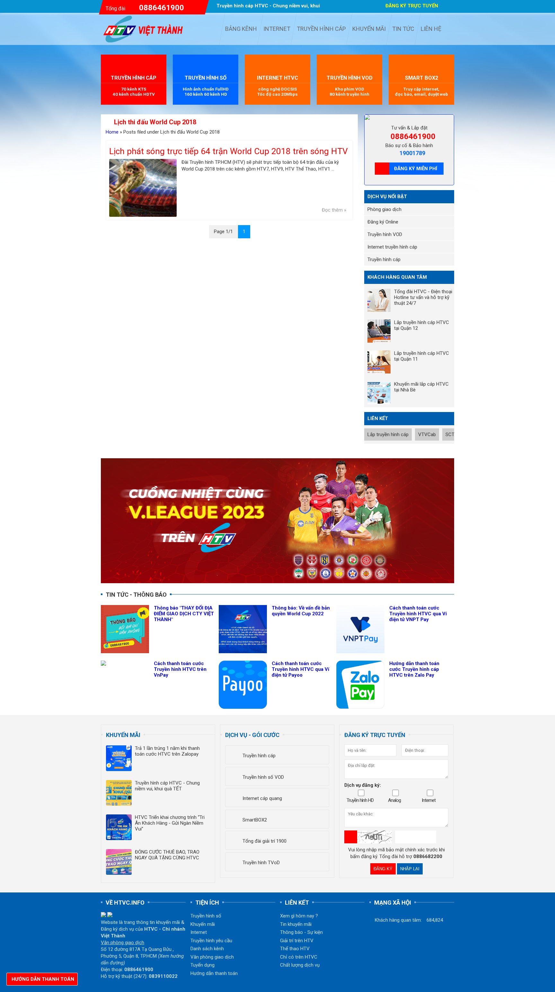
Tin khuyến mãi (296, 924)
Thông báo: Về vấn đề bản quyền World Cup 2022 (301, 611)
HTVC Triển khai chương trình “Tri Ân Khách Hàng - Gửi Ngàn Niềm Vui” (170, 823)
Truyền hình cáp (321, 28)
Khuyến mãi (369, 28)
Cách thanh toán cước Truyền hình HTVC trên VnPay (180, 669)
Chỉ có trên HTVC (298, 957)
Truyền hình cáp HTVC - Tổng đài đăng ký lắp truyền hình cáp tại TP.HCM (145, 29)
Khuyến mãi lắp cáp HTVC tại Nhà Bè (421, 387)
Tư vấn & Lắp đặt (409, 128)
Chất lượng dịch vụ (300, 965)
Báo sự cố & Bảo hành (409, 145)
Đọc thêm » (334, 210)
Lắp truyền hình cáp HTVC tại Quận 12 (421, 325)
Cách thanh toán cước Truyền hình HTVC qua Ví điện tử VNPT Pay (418, 613)
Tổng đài (145, 7)
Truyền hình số (205, 916)
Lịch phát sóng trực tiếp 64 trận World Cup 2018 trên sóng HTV (228, 151)
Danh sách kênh (207, 949)
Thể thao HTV (295, 949)
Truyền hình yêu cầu (211, 941)
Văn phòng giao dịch (212, 957)
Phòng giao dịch (384, 209)
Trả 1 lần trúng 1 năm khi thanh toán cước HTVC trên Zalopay (167, 751)
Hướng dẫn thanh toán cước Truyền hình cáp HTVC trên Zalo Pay (414, 669)
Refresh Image (350, 836)
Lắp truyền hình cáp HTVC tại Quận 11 (421, 356)
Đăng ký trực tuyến (411, 6)
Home (112, 132)
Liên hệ (431, 28)
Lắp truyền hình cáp (388, 434)
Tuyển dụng (202, 965)
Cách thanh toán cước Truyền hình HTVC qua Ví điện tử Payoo (300, 669)
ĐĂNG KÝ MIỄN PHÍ (415, 168)
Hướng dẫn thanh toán (214, 973)
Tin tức (403, 28)
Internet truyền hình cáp (392, 247)
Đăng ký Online (382, 222)
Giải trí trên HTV (296, 941)
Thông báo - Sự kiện (301, 932)
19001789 (412, 153)
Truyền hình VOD (384, 234)
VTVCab (427, 434)
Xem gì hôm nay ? (299, 916)
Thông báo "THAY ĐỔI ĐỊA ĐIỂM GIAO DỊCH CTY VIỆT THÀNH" (184, 613)
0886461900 (413, 136)
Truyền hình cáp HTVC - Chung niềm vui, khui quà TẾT (167, 786)
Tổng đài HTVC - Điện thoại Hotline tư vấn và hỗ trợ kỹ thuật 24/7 (423, 297)
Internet (276, 28)
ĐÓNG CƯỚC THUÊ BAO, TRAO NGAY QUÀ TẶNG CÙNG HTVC (167, 855)
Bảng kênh (241, 28)
